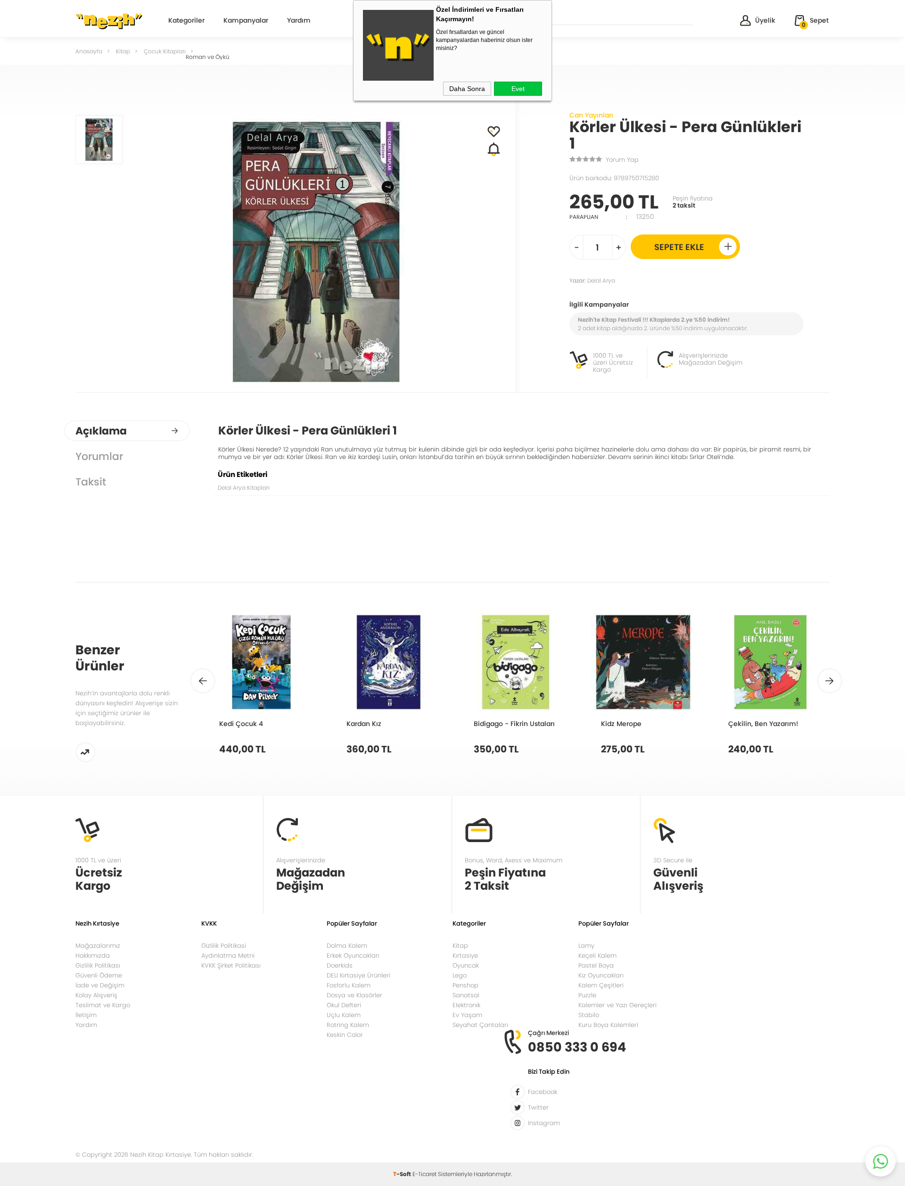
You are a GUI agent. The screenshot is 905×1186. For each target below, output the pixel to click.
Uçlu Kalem (344, 1015)
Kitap (460, 945)
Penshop (465, 985)
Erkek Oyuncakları (353, 955)
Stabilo (588, 1015)
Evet (518, 88)
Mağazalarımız (97, 945)
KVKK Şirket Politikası (231, 965)
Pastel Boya (596, 965)
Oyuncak (465, 965)
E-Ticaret (424, 1174)
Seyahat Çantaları (480, 1024)
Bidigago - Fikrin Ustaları (514, 723)
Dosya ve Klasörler (354, 995)
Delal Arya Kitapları (244, 488)
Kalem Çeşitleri (601, 985)
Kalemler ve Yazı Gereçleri (617, 1005)
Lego (459, 975)
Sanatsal (465, 995)
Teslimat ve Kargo (102, 1005)
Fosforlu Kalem (348, 985)
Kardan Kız (363, 723)
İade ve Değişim (99, 985)
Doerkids (340, 965)
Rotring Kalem (348, 1024)
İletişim (86, 1015)
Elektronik (466, 1005)
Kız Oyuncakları (601, 975)
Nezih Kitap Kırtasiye (108, 21)
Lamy (586, 945)
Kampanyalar (245, 21)
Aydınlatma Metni (228, 955)
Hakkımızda (92, 955)
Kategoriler (186, 21)
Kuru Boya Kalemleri (608, 1024)
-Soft (402, 1174)
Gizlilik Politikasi (223, 945)
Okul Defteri (344, 1005)
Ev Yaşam (467, 1015)
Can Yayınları (591, 115)
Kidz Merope (621, 723)
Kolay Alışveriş (96, 995)
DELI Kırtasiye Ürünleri (358, 975)
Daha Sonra (467, 88)
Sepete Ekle (679, 247)
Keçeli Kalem (597, 955)
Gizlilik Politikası (97, 965)
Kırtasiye (465, 955)
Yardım (299, 21)
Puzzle (587, 995)
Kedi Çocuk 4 (241, 723)
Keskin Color (345, 1034)
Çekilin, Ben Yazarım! (763, 723)
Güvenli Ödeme (98, 975)
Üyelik (765, 20)
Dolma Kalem (347, 945)
